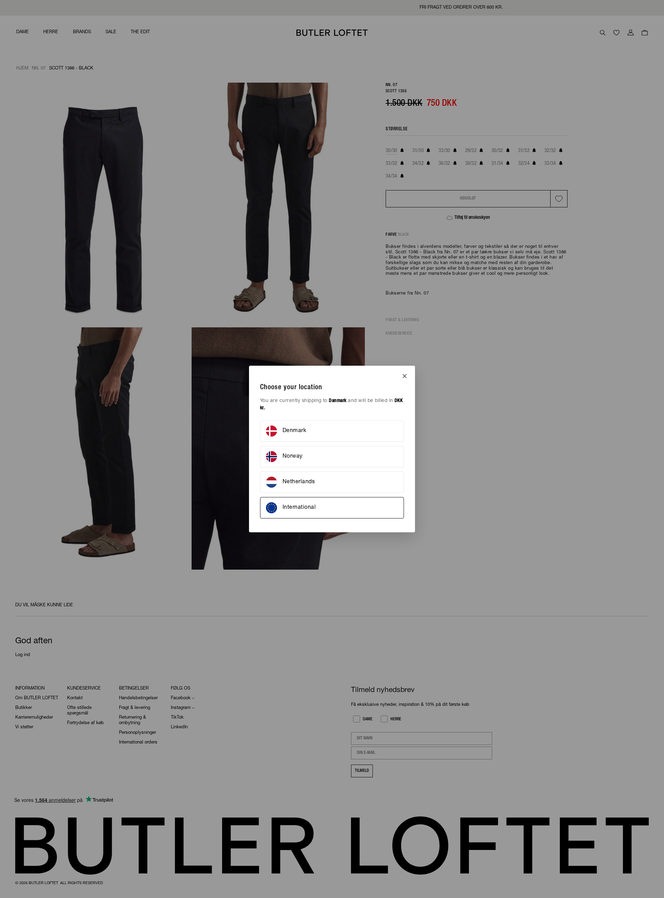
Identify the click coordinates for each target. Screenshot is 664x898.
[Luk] (404, 376)
